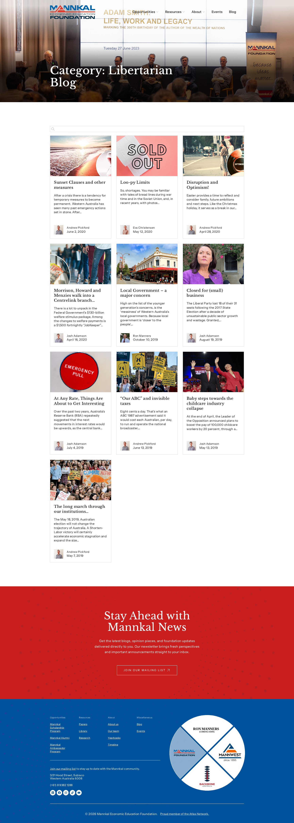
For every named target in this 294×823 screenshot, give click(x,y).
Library (83, 731)
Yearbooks (114, 737)
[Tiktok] (72, 792)
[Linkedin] (52, 792)
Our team (113, 731)
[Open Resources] (183, 12)
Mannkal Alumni (59, 737)
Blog (139, 724)
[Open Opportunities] (157, 12)
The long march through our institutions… (79, 509)
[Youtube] (79, 792)
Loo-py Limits (135, 182)
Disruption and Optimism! (202, 185)
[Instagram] (66, 792)
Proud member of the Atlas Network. (184, 814)
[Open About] (203, 12)
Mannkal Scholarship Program (57, 728)
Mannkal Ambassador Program (57, 748)
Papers (83, 724)
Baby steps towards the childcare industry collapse (210, 403)
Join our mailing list (63, 768)
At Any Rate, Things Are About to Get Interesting (79, 401)
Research (84, 737)
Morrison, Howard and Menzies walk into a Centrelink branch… (77, 295)
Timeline (113, 744)
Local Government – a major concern (143, 293)
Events (141, 731)
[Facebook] (59, 792)
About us (113, 724)
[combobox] (147, 129)
